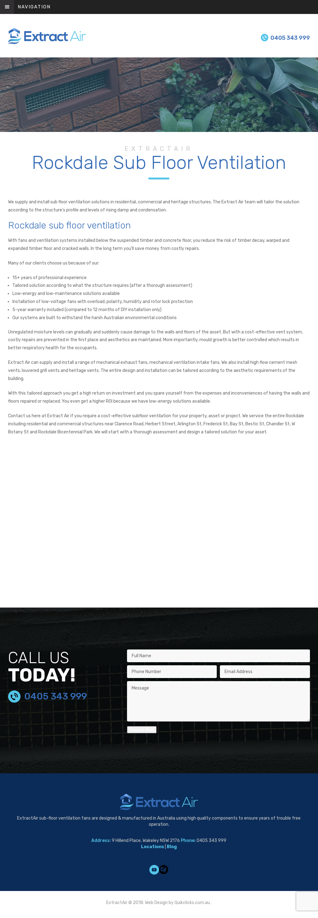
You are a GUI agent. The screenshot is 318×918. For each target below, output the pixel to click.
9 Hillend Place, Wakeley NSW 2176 (146, 840)
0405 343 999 (290, 37)
